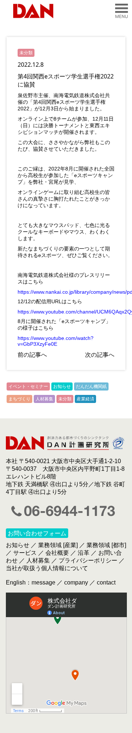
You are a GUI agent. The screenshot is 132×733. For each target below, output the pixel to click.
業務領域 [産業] (58, 545)
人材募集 (44, 399)
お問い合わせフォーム (37, 533)
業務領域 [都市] (106, 545)
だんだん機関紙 (91, 386)
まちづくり (19, 399)
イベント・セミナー (28, 386)
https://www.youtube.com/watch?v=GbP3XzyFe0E (56, 341)
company (76, 582)
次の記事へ (99, 355)
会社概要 (57, 553)
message (43, 582)
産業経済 (85, 399)
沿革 (83, 553)
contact (106, 582)
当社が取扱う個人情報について (47, 568)
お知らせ (62, 386)
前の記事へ (32, 355)
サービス (25, 553)
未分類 (26, 53)
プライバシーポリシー (88, 560)
